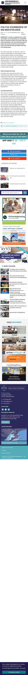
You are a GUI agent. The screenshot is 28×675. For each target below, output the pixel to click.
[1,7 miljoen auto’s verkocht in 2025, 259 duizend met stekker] (4, 271)
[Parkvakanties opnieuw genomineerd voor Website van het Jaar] (4, 284)
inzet (7, 122)
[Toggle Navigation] (25, 2)
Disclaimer (4, 450)
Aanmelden (5, 422)
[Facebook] (2, 409)
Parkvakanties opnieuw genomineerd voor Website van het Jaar (18, 284)
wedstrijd (11, 122)
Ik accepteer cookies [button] (14, 672)
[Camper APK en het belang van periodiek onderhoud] (4, 308)
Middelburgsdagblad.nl (12, 1)
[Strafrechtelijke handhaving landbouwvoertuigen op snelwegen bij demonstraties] (4, 301)
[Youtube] (5, 409)
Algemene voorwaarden (7, 447)
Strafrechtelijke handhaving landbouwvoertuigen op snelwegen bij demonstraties (18, 301)
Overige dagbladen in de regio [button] (10, 442)
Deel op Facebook (15, 151)
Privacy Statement (6, 453)
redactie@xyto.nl (7, 401)
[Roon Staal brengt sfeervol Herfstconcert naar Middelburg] (4, 278)
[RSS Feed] (8, 409)
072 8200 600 (7, 399)
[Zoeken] (25, 192)
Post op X (15, 155)
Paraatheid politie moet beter (18, 184)
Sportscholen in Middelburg (17, 312)
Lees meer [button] (22, 668)
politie (3, 122)
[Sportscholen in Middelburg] (4, 314)
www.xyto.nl (6, 403)
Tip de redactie (15, 158)
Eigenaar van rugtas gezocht (17, 168)
